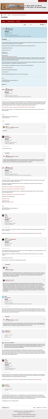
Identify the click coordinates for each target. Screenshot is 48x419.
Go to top (44, 407)
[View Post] (13, 342)
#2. (44, 126)
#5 (45, 227)
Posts (3, 21)
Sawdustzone (5, 407)
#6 (45, 248)
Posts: (6, 34)
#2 (45, 99)
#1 (45, 39)
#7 (45, 306)
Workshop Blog (38, 233)
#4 (45, 178)
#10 (45, 393)
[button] (3, 121)
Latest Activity (11, 21)
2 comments (7, 264)
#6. (44, 267)
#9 (45, 372)
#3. (44, 155)
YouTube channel (17, 233)
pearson (8, 400)
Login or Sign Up (42, 0)
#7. (44, 319)
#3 (45, 146)
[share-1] (45, 36)
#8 (45, 340)
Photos (18, 21)
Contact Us (38, 407)
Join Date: (7, 93)
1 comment (7, 124)
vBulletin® (24, 412)
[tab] (3, 21)
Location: (6, 35)
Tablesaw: (7, 36)
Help (34, 407)
